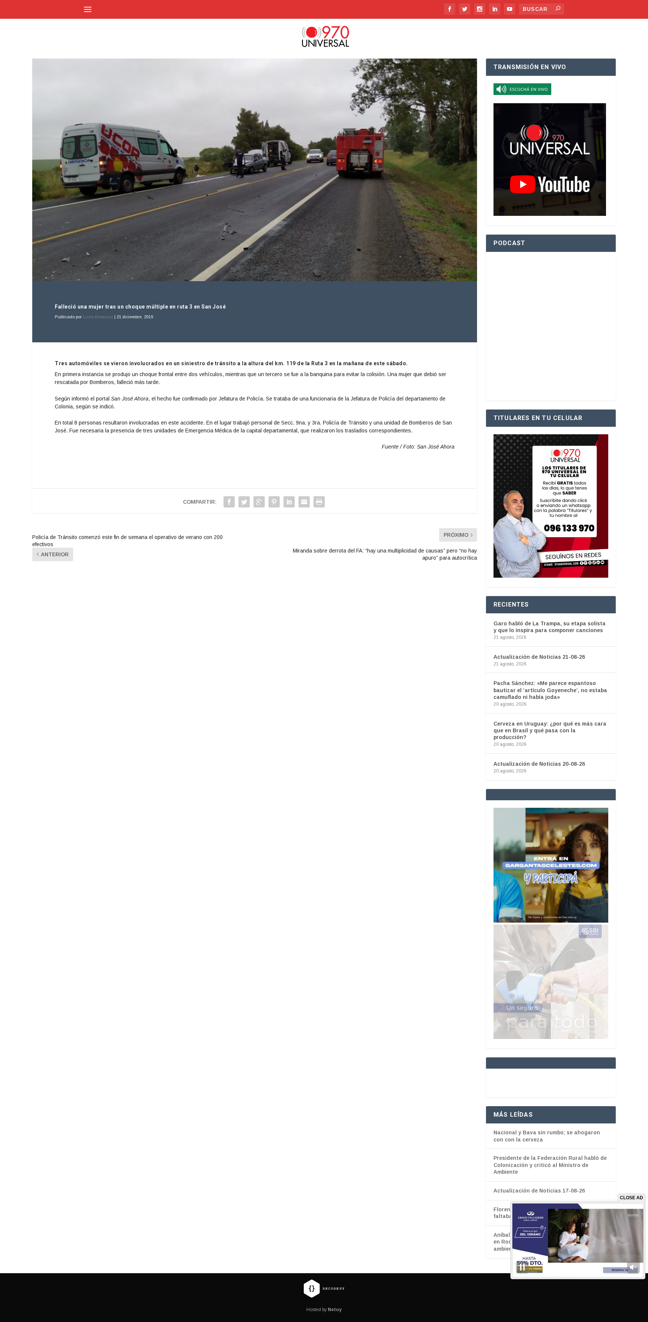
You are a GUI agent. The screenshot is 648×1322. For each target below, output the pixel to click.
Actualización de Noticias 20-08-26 (539, 764)
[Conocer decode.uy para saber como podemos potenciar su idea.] (324, 1288)
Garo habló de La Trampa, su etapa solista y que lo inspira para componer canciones (550, 626)
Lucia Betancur (98, 317)
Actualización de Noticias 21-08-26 (539, 657)
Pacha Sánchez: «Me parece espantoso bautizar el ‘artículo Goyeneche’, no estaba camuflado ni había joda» (550, 690)
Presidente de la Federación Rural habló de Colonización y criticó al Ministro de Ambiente (550, 1165)
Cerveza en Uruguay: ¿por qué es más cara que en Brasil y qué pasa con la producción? (550, 730)
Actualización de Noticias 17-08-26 (539, 1191)
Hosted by (324, 1309)
